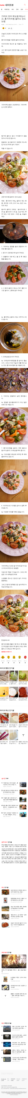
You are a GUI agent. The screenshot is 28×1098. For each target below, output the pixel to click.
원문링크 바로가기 (6, 651)
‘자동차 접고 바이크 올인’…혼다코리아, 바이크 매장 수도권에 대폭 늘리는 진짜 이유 (10, 784)
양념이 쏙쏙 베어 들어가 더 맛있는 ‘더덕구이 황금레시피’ (23, 726)
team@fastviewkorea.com (22, 1088)
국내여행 (5, 801)
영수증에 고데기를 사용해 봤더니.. (4, 742)
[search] (25, 4)
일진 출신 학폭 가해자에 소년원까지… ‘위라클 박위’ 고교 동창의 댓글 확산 (10, 807)
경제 (22, 9)
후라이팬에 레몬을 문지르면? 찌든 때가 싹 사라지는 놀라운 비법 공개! (13, 699)
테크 (3, 973)
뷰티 (13, 9)
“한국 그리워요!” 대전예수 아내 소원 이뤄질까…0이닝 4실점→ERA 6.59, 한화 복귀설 (10, 814)
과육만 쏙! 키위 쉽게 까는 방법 (23, 682)
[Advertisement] (14, 121)
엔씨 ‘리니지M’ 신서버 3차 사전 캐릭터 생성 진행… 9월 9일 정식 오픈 (19, 1028)
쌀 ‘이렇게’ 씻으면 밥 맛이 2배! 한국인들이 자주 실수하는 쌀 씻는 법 (13, 742)
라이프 (12, 926)
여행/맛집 (6, 9)
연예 (17, 9)
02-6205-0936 (5, 1088)
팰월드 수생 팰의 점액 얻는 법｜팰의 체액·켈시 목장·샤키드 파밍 (18, 995)
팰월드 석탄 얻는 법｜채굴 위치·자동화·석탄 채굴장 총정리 (23, 742)
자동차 (4, 786)
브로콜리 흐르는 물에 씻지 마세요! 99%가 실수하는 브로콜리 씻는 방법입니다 (13, 683)
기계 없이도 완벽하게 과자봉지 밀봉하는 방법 (4, 726)
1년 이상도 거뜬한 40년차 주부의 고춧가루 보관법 (23, 699)
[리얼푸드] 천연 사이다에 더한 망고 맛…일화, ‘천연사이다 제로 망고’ (4, 699)
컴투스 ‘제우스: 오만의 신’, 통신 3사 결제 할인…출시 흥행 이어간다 (19, 1052)
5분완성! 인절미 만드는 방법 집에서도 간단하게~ (4, 683)
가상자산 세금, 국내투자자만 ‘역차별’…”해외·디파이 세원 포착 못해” (19, 1059)
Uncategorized (6, 794)
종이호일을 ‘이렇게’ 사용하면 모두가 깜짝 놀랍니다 (13, 726)
